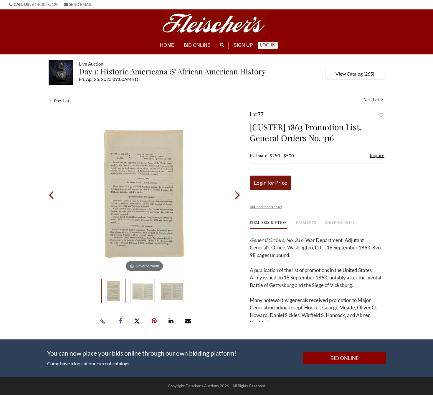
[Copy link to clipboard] (102, 321)
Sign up (243, 45)
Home (167, 45)
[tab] (268, 224)
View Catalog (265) (355, 73)
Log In (267, 44)
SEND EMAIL (80, 4)
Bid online (197, 45)
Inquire (377, 155)
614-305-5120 (45, 4)
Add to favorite (380, 115)
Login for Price (270, 182)
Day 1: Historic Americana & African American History (172, 71)
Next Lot (371, 99)
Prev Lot (61, 101)
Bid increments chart (266, 207)
